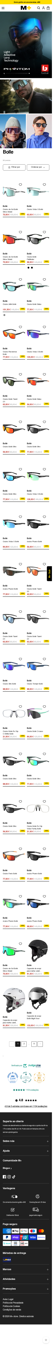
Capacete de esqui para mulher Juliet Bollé (34, 970)
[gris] (4, 315)
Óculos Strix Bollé (9, 684)
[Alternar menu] (3, 8)
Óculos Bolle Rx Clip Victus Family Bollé (34, 828)
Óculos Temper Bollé (35, 684)
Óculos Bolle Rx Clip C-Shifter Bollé (10, 733)
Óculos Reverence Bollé (10, 353)
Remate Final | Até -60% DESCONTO (26, 2)
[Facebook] (4, 1176)
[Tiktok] (14, 1176)
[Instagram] (9, 1176)
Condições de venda (12, 1310)
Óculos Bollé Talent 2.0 (10, 400)
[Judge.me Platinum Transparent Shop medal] (12, 1077)
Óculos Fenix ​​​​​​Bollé (10, 874)
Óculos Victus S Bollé (35, 209)
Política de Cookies (11, 1306)
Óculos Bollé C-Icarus (35, 731)
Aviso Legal (8, 1299)
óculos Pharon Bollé (34, 542)
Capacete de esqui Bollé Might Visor (34, 1017)
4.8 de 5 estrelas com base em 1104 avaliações (26, 1106)
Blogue (6, 1168)
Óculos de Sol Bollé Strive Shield (10, 211)
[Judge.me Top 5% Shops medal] (39, 1077)
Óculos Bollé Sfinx (9, 447)
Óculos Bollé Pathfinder (31, 258)
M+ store (14, 1316)
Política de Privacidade (13, 1303)
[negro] (28, 268)
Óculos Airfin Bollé (9, 304)
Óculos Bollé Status (34, 304)
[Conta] (43, 8)
